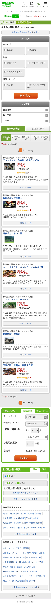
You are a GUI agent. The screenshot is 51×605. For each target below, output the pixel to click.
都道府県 (7, 110)
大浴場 (10, 84)
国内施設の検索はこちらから (25, 493)
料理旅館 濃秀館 (11, 334)
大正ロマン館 (8, 581)
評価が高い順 (44, 138)
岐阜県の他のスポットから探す (25, 587)
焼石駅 (39, 514)
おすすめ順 (16, 138)
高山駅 (5, 514)
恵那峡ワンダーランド (12, 553)
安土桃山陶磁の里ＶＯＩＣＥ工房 (29, 562)
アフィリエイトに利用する (25, 499)
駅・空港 (7, 115)
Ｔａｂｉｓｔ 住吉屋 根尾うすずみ (21, 160)
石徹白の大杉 (8, 571)
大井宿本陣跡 (8, 562)
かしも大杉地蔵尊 (30, 553)
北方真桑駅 (7, 518)
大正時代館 (20, 581)
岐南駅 (26, 528)
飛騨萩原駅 (14, 514)
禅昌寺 (5, 567)
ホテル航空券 (17, 483)
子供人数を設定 (34, 437)
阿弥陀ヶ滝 (40, 576)
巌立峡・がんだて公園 (26, 567)
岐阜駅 (5, 528)
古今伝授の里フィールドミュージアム (18, 576)
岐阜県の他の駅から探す (25, 534)
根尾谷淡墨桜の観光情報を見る (25, 32)
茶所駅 (12, 528)
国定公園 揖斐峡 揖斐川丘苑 (18, 365)
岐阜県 (11, 22)
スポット (7, 120)
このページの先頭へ (25, 595)
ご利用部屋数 (10, 442)
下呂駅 (23, 514)
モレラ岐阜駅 (19, 518)
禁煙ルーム (12, 63)
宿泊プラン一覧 (25, 188)
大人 (28, 430)
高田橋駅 (17, 523)
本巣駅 (32, 523)
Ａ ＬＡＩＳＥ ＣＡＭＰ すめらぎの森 (23, 267)
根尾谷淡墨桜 (24, 22)
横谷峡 (12, 567)
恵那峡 (41, 553)
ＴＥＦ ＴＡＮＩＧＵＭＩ (15, 299)
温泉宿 (10, 50)
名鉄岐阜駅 (7, 523)
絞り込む (25, 95)
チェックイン (10, 416)
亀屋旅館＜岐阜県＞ (12, 198)
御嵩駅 (33, 528)
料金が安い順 (25, 138)
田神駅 (25, 523)
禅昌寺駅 (31, 514)
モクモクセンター (17, 557)
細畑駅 (19, 528)
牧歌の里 (33, 571)
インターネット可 (38, 63)
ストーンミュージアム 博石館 (16, 548)
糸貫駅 (36, 518)
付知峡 (5, 557)
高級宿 (33, 50)
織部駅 (39, 523)
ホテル (13, 476)
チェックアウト (11, 422)
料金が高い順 (35, 138)
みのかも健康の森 (33, 557)
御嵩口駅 (41, 528)
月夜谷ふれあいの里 (12, 233)
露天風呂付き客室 (15, 71)
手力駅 (29, 518)
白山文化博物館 (21, 571)
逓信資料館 (30, 581)
